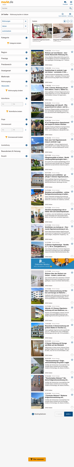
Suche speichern (63, 16)
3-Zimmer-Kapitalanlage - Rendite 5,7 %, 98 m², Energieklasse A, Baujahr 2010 (57, 245)
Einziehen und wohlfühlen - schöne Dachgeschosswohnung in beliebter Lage (57, 193)
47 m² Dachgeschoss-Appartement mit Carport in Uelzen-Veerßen (57, 123)
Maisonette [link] (14, 86)
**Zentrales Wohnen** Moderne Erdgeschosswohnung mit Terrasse (56, 396)
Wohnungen (6, 21)
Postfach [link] (65, 4)
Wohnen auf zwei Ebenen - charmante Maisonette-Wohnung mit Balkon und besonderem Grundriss (57, 54)
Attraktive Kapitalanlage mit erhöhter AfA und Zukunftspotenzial (57, 210)
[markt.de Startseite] (7, 2)
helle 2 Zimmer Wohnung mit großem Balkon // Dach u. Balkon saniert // (56, 88)
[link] (42, 34)
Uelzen (4, 26)
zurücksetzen (6, 31)
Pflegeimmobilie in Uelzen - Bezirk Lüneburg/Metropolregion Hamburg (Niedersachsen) (57, 158)
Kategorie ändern (15, 43)
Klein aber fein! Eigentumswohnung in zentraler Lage (56, 141)
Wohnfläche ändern (15, 111)
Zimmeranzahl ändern (15, 137)
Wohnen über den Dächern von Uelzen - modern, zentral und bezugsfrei (55, 274)
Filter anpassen (38, 459)
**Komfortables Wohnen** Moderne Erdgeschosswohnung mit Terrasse (56, 379)
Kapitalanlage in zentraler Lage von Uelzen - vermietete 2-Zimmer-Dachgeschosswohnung (56, 71)
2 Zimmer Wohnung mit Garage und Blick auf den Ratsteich (56, 344)
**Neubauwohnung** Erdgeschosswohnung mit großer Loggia (57, 361)
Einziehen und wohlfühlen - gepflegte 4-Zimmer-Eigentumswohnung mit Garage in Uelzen (57, 176)
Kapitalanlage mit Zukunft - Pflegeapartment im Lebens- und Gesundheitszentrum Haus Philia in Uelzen (56, 106)
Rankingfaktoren (40, 414)
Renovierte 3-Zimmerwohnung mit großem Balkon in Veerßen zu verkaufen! (57, 327)
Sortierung (70, 16)
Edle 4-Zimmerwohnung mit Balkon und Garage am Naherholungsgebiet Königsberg (56, 292)
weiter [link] (68, 414)
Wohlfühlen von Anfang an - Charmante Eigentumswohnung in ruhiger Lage (57, 228)
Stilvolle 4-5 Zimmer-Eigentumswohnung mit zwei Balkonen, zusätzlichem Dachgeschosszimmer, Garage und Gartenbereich (57, 309)
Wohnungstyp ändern (15, 91)
